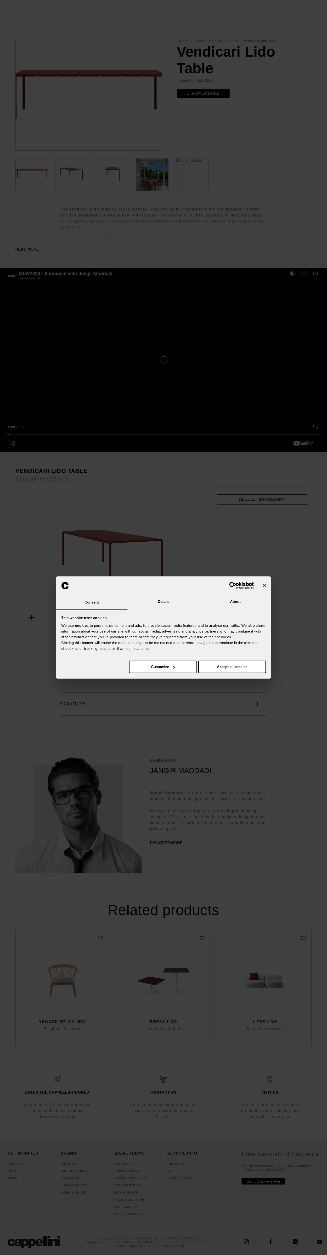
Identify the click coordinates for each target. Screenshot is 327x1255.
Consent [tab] (92, 602)
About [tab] (235, 601)
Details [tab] (163, 601)
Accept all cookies (232, 667)
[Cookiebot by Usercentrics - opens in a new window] (233, 585)
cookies (82, 625)
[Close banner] (264, 585)
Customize (160, 667)
